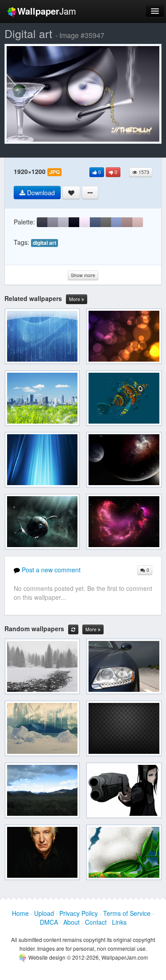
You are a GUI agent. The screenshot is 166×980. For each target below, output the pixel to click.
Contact (96, 922)
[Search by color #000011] (74, 222)
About (71, 922)
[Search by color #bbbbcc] (63, 222)
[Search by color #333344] (42, 222)
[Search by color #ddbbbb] (137, 222)
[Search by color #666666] (105, 222)
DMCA (49, 922)
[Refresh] (73, 629)
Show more (83, 275)
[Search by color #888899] (52, 222)
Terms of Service (127, 913)
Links (119, 922)
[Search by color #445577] (95, 222)
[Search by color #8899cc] (116, 222)
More (75, 299)
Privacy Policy (78, 913)
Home (20, 913)
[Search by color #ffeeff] (84, 222)
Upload (44, 913)
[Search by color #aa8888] (127, 222)
